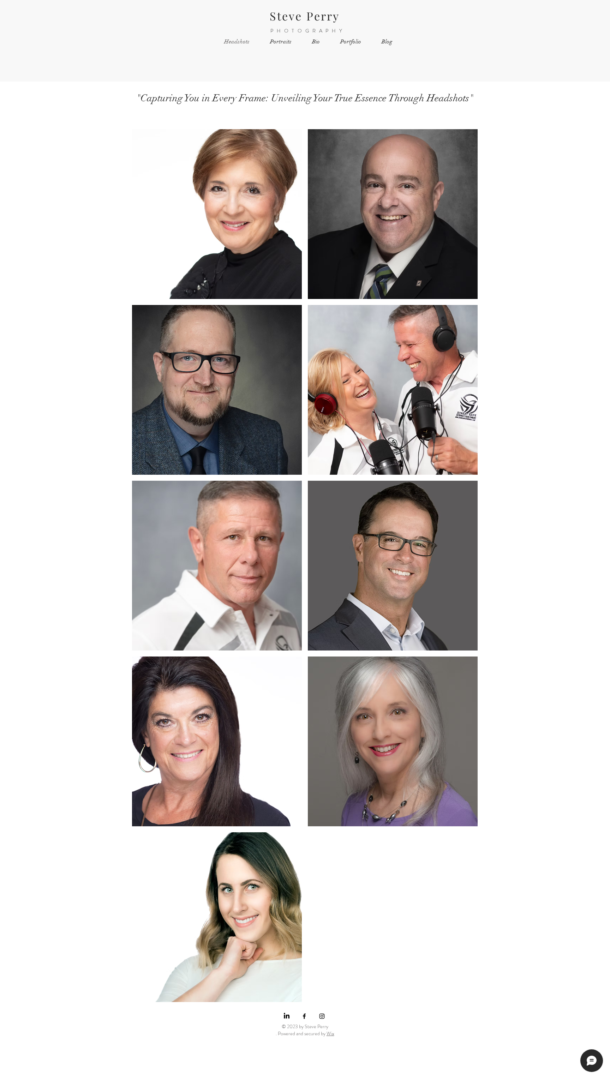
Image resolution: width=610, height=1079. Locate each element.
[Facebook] (304, 1016)
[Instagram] (321, 1016)
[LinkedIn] (286, 1016)
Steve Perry (305, 15)
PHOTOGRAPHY (308, 30)
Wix (330, 1033)
